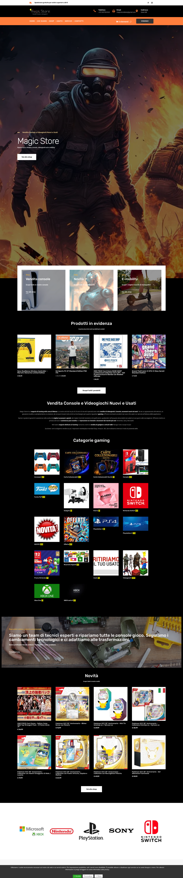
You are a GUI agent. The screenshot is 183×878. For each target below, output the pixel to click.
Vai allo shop (27, 157)
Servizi (68, 21)
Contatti (79, 21)
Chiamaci (144, 21)
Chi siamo (42, 21)
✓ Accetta (77, 876)
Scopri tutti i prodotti (91, 390)
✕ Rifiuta (99, 876)
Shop (51, 21)
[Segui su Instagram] (151, 2)
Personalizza (88, 876)
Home (32, 21)
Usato (60, 21)
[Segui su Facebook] (148, 2)
